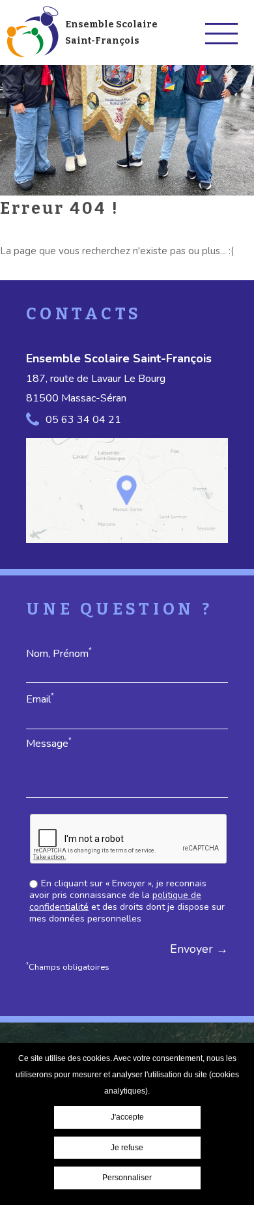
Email (40, 698)
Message (49, 743)
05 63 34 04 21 (83, 420)
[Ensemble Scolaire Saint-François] (32, 32)
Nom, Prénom (59, 653)
